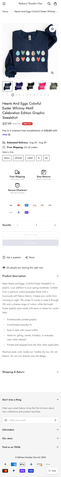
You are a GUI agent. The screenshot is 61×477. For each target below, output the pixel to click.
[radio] (6, 158)
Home (5, 11)
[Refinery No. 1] (30, 3)
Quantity (6, 225)
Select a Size (7, 152)
